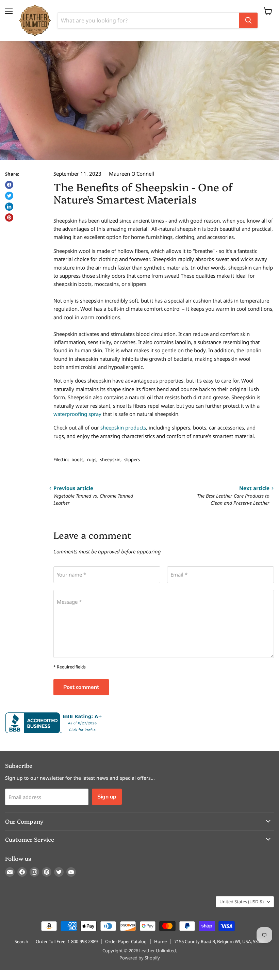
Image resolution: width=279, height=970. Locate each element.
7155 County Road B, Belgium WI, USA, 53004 (219, 941)
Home (160, 941)
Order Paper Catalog (126, 941)
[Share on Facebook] (9, 185)
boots (77, 459)
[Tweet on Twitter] (9, 196)
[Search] (248, 20)
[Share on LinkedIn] (9, 207)
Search (21, 941)
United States (241, 902)
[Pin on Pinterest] (9, 217)
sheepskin (110, 459)
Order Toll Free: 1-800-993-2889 (67, 941)
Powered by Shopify (139, 958)
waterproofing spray (77, 413)
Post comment (81, 687)
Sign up (106, 797)
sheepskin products (123, 427)
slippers (132, 459)
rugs (91, 459)
